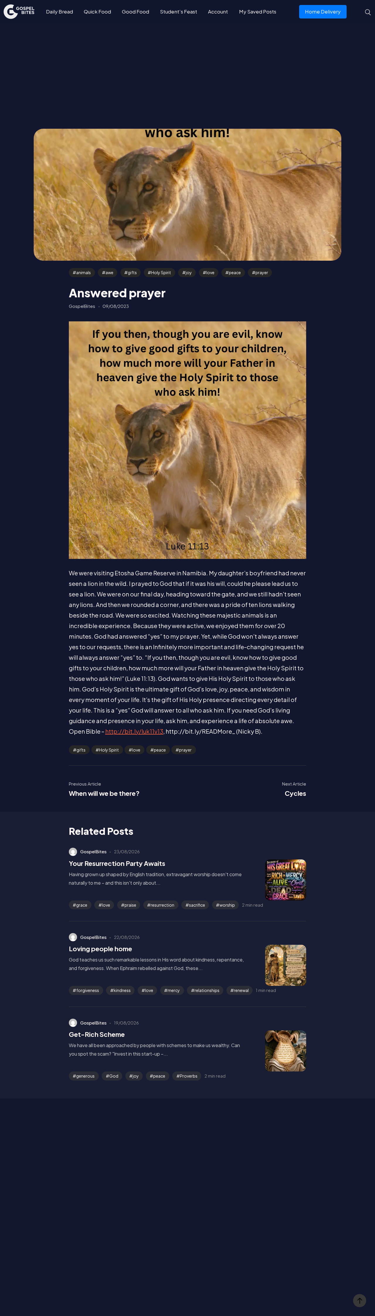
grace (81, 905)
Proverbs (188, 1075)
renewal (241, 990)
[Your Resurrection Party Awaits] (277, 879)
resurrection (162, 905)
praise (130, 905)
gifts (132, 272)
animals (83, 272)
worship (227, 905)
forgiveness (87, 990)
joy (189, 272)
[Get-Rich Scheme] (277, 1050)
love (210, 272)
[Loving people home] (277, 965)
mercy (174, 990)
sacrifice (197, 905)
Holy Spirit (161, 272)
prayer (261, 272)
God (113, 1075)
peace (235, 272)
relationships (207, 990)
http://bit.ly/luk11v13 (134, 731)
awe (109, 272)
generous (85, 1075)
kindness (122, 990)
